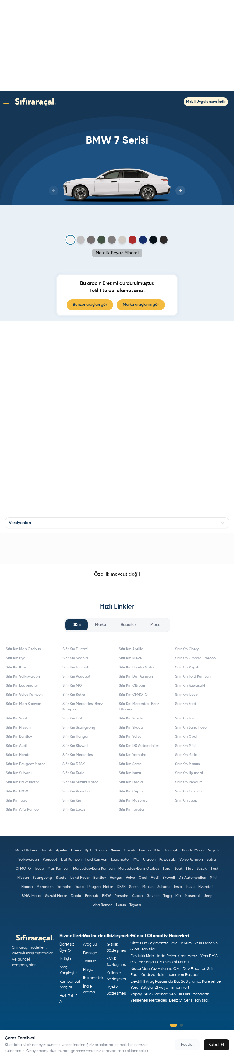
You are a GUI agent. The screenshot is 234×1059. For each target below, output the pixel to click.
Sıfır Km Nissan (18, 728)
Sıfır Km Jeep (186, 800)
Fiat (189, 869)
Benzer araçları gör (90, 305)
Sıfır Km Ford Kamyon (193, 676)
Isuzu (190, 887)
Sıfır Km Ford (185, 704)
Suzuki (202, 869)
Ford (167, 869)
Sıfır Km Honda (18, 755)
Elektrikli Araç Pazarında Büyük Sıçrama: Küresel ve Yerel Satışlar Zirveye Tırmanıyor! (175, 985)
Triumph (171, 850)
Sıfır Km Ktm (16, 667)
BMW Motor (31, 896)
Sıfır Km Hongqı (75, 737)
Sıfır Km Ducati (75, 649)
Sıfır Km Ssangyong (78, 728)
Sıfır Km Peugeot (76, 676)
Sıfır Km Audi (16, 746)
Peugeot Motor (100, 887)
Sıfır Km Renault (188, 782)
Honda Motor (193, 850)
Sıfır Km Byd (16, 658)
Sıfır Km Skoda (131, 728)
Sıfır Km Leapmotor (22, 686)
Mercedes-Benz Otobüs (138, 869)
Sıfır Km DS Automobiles (139, 746)
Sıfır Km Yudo (186, 755)
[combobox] (117, 522)
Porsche (121, 896)
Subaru (163, 887)
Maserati (192, 896)
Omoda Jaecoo (137, 850)
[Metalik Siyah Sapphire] (164, 240)
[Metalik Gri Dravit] (91, 240)
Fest (214, 869)
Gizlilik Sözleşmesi (116, 948)
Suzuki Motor (56, 896)
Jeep (208, 896)
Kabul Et (216, 1045)
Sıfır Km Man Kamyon (23, 704)
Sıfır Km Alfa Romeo (22, 810)
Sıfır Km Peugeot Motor (25, 764)
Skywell (168, 878)
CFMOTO (23, 869)
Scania (101, 850)
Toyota (135, 905)
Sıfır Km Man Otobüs (23, 649)
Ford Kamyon (96, 859)
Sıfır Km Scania (75, 658)
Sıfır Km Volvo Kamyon (24, 695)
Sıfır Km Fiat (72, 718)
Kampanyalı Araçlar (68, 985)
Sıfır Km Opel (186, 737)
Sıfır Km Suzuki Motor (80, 782)
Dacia (76, 896)
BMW (106, 896)
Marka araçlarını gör (141, 305)
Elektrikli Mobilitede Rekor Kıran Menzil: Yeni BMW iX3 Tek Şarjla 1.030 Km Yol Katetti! (174, 959)
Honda (27, 887)
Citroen (149, 859)
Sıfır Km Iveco (186, 695)
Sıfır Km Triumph (75, 667)
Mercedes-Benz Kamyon (94, 869)
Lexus (121, 905)
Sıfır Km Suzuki (131, 718)
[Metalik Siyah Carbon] (153, 240)
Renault (91, 896)
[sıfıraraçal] (34, 102)
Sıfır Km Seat (16, 718)
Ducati (46, 850)
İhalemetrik (92, 978)
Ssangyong (42, 878)
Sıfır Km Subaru (19, 773)
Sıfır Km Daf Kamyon (136, 676)
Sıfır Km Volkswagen (23, 676)
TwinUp (89, 961)
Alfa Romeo (102, 905)
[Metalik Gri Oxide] (122, 240)
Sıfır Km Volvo (130, 737)
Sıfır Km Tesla (73, 773)
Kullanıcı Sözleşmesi (116, 976)
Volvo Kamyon (191, 859)
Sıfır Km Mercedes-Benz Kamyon (82, 706)
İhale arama (89, 990)
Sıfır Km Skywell (75, 746)
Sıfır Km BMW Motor (22, 782)
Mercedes (45, 887)
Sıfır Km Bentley (19, 737)
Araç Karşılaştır (68, 970)
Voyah (213, 850)
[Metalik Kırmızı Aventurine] (132, 240)
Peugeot (50, 859)
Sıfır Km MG (72, 686)
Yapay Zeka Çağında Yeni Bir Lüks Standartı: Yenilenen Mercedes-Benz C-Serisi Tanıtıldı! (169, 997)
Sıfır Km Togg (17, 800)
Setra (211, 859)
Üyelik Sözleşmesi (116, 990)
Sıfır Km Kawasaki (190, 686)
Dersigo (90, 953)
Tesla (177, 887)
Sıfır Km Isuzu (130, 773)
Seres (134, 887)
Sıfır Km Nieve (130, 658)
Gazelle (153, 896)
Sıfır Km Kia (71, 800)
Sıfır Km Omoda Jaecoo (195, 658)
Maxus (148, 887)
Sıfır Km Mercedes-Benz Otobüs (139, 706)
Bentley (99, 878)
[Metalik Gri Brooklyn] (81, 240)
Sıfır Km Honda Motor (137, 667)
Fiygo (88, 970)
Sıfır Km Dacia (131, 782)
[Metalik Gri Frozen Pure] (112, 240)
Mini (213, 878)
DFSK (121, 887)
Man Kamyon (58, 869)
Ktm (157, 850)
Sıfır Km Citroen (132, 686)
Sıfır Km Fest (185, 718)
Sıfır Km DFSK (73, 764)
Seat (178, 869)
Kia (178, 896)
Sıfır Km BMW (17, 791)
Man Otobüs (26, 850)
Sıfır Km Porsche (76, 791)
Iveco (39, 869)
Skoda (61, 878)
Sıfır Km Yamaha (133, 755)
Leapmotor (120, 859)
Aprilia (61, 850)
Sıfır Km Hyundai (189, 773)
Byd (88, 850)
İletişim (65, 959)
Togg (167, 896)
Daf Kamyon (71, 859)
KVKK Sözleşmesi (116, 962)
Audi (155, 878)
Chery (76, 850)
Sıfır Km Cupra (131, 791)
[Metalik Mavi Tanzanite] (143, 240)
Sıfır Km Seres (130, 764)
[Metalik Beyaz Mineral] (70, 240)
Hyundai (205, 887)
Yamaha (64, 887)
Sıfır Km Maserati (133, 800)
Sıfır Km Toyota (131, 810)
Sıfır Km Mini (185, 746)
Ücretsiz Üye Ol (66, 948)
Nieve (115, 850)
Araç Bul (90, 945)
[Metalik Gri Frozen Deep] (101, 240)
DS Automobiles (192, 878)
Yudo (79, 887)
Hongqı (116, 878)
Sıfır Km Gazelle (188, 791)
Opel (143, 878)
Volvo (130, 878)
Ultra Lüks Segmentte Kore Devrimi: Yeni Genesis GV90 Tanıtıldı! (174, 946)
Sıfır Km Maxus (187, 764)
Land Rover (80, 878)
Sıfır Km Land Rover (191, 728)
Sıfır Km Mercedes (77, 755)
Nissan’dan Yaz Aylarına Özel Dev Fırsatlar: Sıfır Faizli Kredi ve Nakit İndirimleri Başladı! (172, 972)
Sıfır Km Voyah (187, 667)
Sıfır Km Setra (73, 695)
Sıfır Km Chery (187, 649)
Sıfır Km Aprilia (131, 649)
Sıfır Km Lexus (74, 810)
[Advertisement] (117, 45)
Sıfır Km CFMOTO (133, 695)
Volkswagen (28, 859)
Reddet (187, 1045)
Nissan (23, 878)
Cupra (137, 896)
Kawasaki (167, 859)
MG (136, 859)
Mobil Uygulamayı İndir (205, 102)
